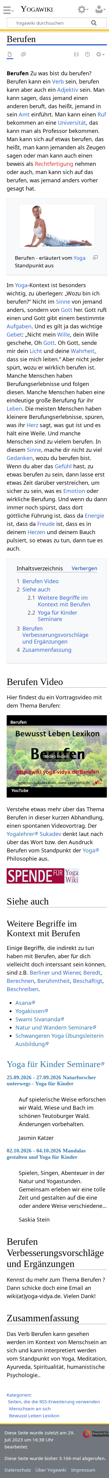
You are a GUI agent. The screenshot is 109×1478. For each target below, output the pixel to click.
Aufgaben (19, 326)
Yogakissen (29, 1011)
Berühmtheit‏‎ (53, 980)
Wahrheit (82, 351)
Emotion (74, 490)
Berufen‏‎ (18, 722)
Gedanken (20, 458)
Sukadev (50, 833)
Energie (94, 515)
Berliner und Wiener (55, 972)
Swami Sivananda (37, 1019)
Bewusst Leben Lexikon (34, 1415)
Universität (72, 122)
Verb (58, 81)
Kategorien (18, 1395)
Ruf (101, 114)
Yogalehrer (20, 833)
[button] (57, 756)
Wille (63, 334)
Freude (46, 523)
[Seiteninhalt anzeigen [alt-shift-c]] (10, 54)
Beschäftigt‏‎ (87, 980)
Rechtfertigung (54, 163)
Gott (66, 309)
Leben (14, 408)
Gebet (14, 334)
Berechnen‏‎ (20, 980)
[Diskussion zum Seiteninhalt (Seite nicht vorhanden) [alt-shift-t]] (23, 54)
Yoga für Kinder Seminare (54, 1064)
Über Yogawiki (50, 1470)
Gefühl (63, 466)
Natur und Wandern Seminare (53, 1027)
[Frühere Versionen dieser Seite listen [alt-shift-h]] (87, 54)
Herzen (36, 532)
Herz (32, 425)
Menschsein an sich (30, 1408)
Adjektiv (67, 89)
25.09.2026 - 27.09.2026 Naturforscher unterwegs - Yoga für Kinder (51, 1080)
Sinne (63, 301)
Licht (36, 351)
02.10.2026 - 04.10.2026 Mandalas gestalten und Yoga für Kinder (46, 1154)
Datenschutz (18, 1470)
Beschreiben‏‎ (22, 989)
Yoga (80, 257)
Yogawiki (37, 9)
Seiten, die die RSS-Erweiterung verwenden (54, 1401)
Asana (23, 1002)
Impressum (83, 1470)
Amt (24, 114)
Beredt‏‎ (92, 972)
